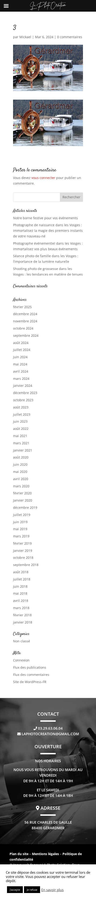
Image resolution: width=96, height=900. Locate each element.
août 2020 (20, 457)
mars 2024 (21, 378)
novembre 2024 (25, 321)
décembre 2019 (25, 507)
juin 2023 (20, 421)
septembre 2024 (25, 335)
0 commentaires (69, 37)
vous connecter (43, 177)
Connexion (21, 660)
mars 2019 (21, 536)
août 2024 (20, 342)
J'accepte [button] (15, 889)
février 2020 (22, 493)
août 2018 (20, 572)
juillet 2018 (21, 579)
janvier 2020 (22, 500)
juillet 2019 (21, 514)
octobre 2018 (23, 557)
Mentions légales (46, 854)
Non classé (21, 641)
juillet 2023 (21, 414)
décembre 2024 (25, 314)
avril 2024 (20, 371)
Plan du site (19, 854)
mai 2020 (20, 471)
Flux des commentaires (31, 674)
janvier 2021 (22, 450)
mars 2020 (21, 486)
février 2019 (22, 543)
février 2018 (22, 615)
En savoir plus (52, 890)
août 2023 (20, 407)
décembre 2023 (25, 393)
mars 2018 (21, 608)
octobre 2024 (23, 328)
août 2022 (20, 428)
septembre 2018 (25, 565)
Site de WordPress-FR (29, 682)
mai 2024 (20, 364)
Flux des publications (29, 667)
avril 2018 (20, 600)
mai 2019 (20, 529)
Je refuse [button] (32, 889)
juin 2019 (20, 522)
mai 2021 (20, 436)
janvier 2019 (22, 550)
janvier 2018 (22, 622)
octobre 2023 (23, 400)
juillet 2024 (21, 349)
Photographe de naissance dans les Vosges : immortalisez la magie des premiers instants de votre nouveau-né (48, 230)
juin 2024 (20, 357)
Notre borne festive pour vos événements (45, 218)
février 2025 (22, 307)
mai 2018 (20, 593)
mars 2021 (21, 443)
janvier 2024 (22, 385)
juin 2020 (20, 464)
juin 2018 (20, 586)
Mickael (25, 37)
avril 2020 (20, 479)
